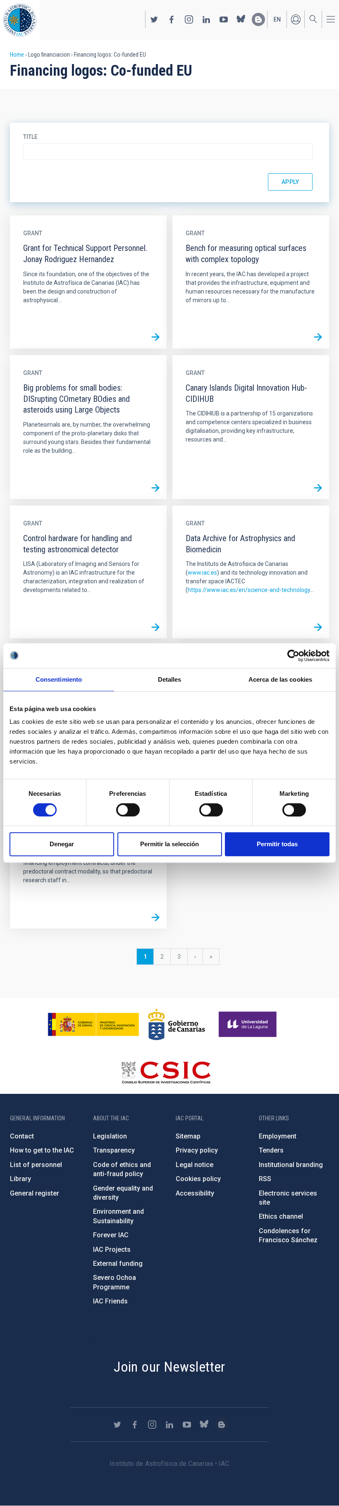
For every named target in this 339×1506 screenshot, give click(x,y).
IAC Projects (112, 1249)
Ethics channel (281, 1216)
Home (17, 54)
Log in (295, 19)
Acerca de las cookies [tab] (280, 679)
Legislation (110, 1136)
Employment (277, 1136)
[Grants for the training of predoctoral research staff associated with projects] (155, 917)
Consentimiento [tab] (59, 679)
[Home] (20, 20)
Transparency (114, 1150)
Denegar (62, 843)
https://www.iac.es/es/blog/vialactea (258, 19)
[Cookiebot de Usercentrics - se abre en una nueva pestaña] (293, 655)
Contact (22, 1136)
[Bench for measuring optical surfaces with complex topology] (318, 337)
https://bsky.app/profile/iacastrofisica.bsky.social (241, 19)
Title (30, 137)
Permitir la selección (169, 843)
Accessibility (195, 1193)
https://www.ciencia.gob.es (93, 1024)
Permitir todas (277, 843)
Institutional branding (291, 1165)
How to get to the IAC (42, 1150)
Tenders (271, 1150)
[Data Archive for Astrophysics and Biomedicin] (318, 627)
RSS (265, 1179)
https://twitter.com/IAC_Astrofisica (154, 19)
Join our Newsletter (169, 1366)
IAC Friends (110, 1301)
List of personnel (36, 1165)
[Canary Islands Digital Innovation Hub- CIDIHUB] (318, 488)
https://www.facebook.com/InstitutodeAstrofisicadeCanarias (171, 19)
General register (34, 1193)
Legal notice (194, 1165)
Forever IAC (111, 1235)
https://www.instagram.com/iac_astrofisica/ (189, 19)
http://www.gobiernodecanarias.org (176, 1024)
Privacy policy (197, 1150)
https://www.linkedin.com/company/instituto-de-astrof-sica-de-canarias (206, 19)
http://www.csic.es (165, 1072)
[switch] (128, 809)
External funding (118, 1263)
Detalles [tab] (169, 679)
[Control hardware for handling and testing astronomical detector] (155, 627)
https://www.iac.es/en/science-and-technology (249, 590)
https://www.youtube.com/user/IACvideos (223, 19)
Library (20, 1179)
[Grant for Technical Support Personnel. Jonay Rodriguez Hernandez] (155, 337)
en (277, 19)
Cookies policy (198, 1179)
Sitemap (188, 1136)
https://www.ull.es (249, 1024)
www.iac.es (202, 572)
